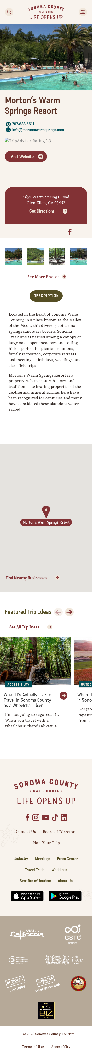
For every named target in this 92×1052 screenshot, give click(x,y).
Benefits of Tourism (35, 880)
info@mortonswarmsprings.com (38, 129)
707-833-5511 (23, 124)
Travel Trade (35, 869)
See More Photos (43, 276)
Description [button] (46, 296)
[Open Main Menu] (83, 12)
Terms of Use (33, 1047)
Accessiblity (60, 1047)
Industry (21, 858)
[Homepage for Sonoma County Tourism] (46, 11)
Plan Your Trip (46, 842)
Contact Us (26, 831)
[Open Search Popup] (9, 12)
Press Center (67, 858)
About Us (65, 880)
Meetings (42, 858)
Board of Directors (59, 831)
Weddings (59, 869)
